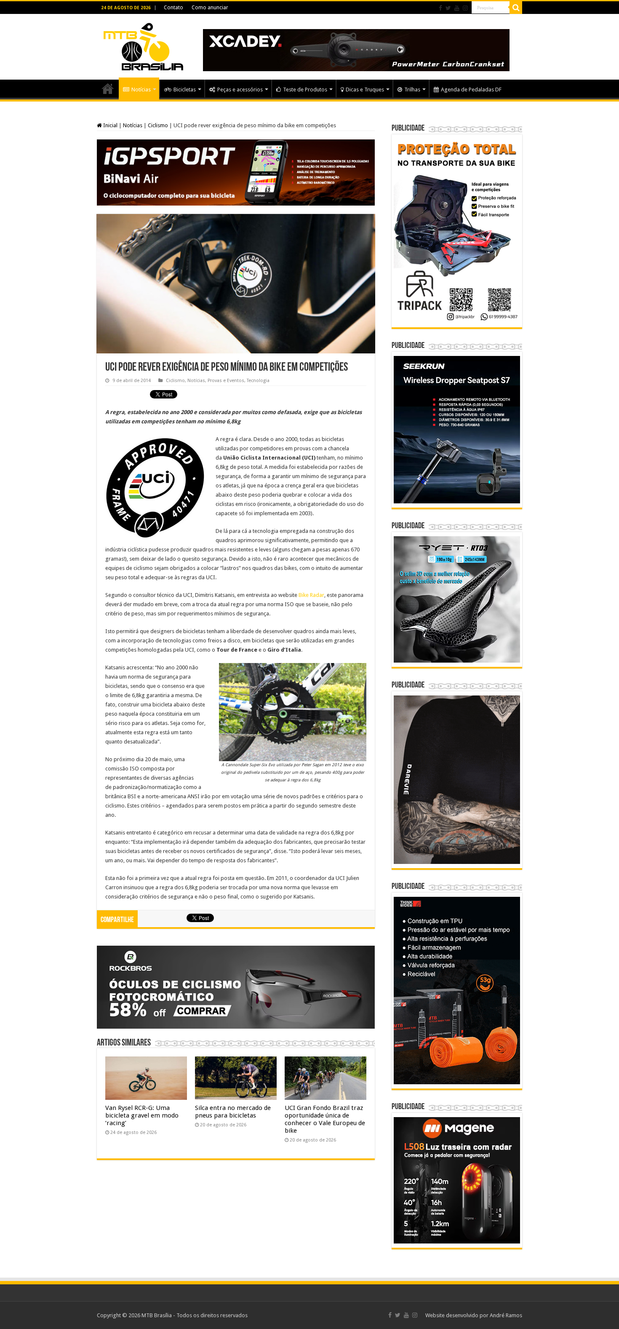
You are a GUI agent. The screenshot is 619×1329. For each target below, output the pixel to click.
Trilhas (412, 89)
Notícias (141, 89)
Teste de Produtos (305, 89)
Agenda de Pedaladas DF (471, 89)
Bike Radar (311, 595)
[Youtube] (457, 8)
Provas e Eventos (226, 380)
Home (108, 88)
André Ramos (506, 1315)
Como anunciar (210, 8)
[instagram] (465, 8)
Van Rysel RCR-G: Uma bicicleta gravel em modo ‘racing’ (142, 1115)
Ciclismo (158, 125)
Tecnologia (258, 380)
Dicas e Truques (365, 89)
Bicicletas (184, 89)
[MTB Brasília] (143, 45)
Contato (173, 8)
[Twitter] (448, 8)
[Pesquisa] (516, 7)
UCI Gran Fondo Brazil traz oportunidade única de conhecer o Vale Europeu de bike (325, 1119)
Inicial (109, 125)
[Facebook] (440, 8)
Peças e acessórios (240, 89)
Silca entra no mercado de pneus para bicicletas (233, 1111)
